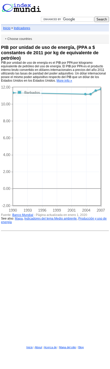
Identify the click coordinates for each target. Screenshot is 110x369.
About (38, 347)
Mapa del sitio (67, 347)
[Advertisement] (55, 288)
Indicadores (22, 28)
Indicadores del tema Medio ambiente (50, 218)
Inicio (6, 28)
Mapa (19, 218)
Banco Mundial (22, 215)
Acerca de (50, 347)
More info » (64, 80)
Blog (81, 347)
